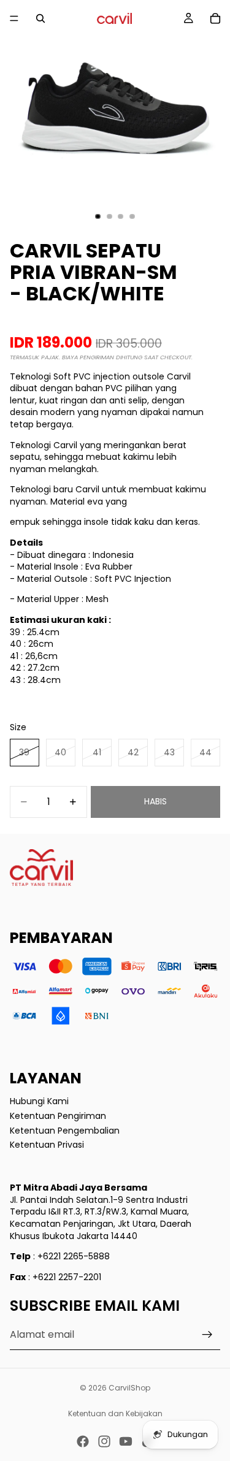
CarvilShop (129, 1388)
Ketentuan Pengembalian (65, 1130)
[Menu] (14, 18)
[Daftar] (207, 1335)
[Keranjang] (215, 18)
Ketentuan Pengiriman (58, 1116)
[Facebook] (82, 1441)
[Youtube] (125, 1441)
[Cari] (40, 18)
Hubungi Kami (39, 1101)
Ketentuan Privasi (47, 1145)
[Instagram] (104, 1441)
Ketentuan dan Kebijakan (115, 1413)
